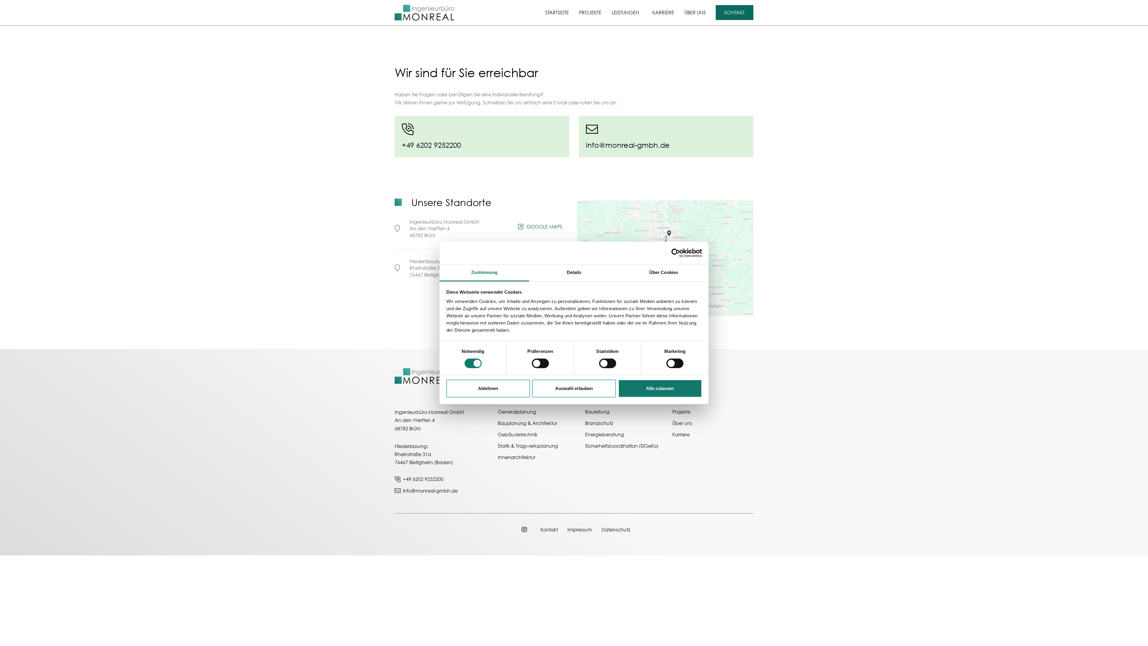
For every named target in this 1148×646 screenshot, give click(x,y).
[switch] (540, 363)
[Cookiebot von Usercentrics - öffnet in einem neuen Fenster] (676, 252)
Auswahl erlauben (574, 388)
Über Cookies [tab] (663, 272)
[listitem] (669, 232)
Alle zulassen (660, 388)
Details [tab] (574, 272)
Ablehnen (488, 388)
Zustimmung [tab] (484, 272)
